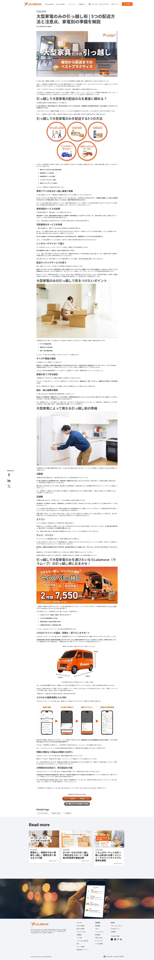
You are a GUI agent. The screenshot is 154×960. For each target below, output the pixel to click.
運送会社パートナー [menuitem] (82, 949)
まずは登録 (127, 4)
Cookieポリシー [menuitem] (115, 929)
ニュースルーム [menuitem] (99, 932)
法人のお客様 (48, 4)
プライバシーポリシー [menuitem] (117, 926)
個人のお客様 (60, 4)
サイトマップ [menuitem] (99, 941)
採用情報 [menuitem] (97, 935)
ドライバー (71, 4)
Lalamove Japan (45, 26)
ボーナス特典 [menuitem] (80, 947)
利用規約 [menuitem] (113, 932)
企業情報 (80, 4)
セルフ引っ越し (43, 813)
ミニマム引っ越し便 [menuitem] (82, 941)
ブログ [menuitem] (97, 929)
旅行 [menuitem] (78, 944)
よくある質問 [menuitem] (99, 944)
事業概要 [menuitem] (97, 926)
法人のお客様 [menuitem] (80, 926)
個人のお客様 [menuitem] (80, 929)
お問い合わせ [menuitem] (99, 938)
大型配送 (67, 813)
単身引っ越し (56, 813)
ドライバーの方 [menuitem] (81, 932)
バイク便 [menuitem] (79, 938)
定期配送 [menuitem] (79, 935)
